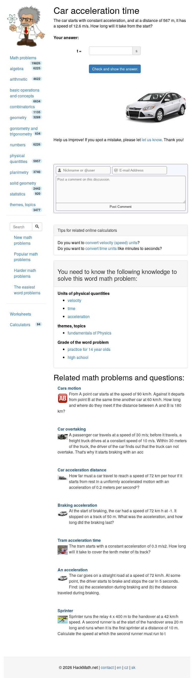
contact (107, 667)
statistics (25, 194)
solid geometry (25, 184)
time (71, 308)
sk (133, 667)
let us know (152, 140)
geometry (25, 117)
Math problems (25, 59)
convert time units (101, 248)
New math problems (23, 240)
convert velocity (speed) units (111, 242)
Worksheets (20, 314)
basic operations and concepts (25, 94)
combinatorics (25, 108)
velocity (74, 300)
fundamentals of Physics (89, 333)
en (119, 667)
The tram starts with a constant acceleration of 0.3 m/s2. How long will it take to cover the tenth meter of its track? (122, 546)
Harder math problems (25, 273)
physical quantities (25, 158)
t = (79, 51)
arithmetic (25, 79)
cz (126, 667)
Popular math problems (26, 257)
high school (78, 357)
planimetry (25, 172)
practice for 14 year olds (89, 349)
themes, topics (25, 206)
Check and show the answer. (115, 68)
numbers (25, 145)
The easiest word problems (27, 290)
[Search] (37, 226)
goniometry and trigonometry (25, 131)
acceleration (79, 316)
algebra (25, 68)
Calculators (25, 324)
